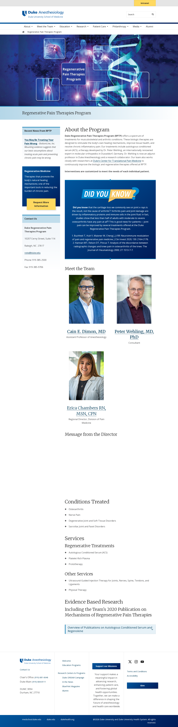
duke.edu (51, 719)
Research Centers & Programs (71, 673)
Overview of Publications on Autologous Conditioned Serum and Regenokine (110, 629)
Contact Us (25, 669)
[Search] (153, 14)
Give (142, 685)
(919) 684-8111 (39, 681)
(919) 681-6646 (41, 677)
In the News (67, 682)
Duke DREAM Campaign (73, 677)
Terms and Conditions (137, 671)
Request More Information (41, 204)
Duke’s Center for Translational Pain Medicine (117, 160)
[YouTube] (142, 662)
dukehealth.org (67, 719)
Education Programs (71, 665)
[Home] (43, 13)
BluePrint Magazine (71, 686)
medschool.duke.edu (31, 719)
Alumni (149, 26)
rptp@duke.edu (32, 252)
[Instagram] (136, 662)
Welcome (66, 661)
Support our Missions (106, 666)
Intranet (145, 3)
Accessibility (132, 675)
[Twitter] (130, 662)
